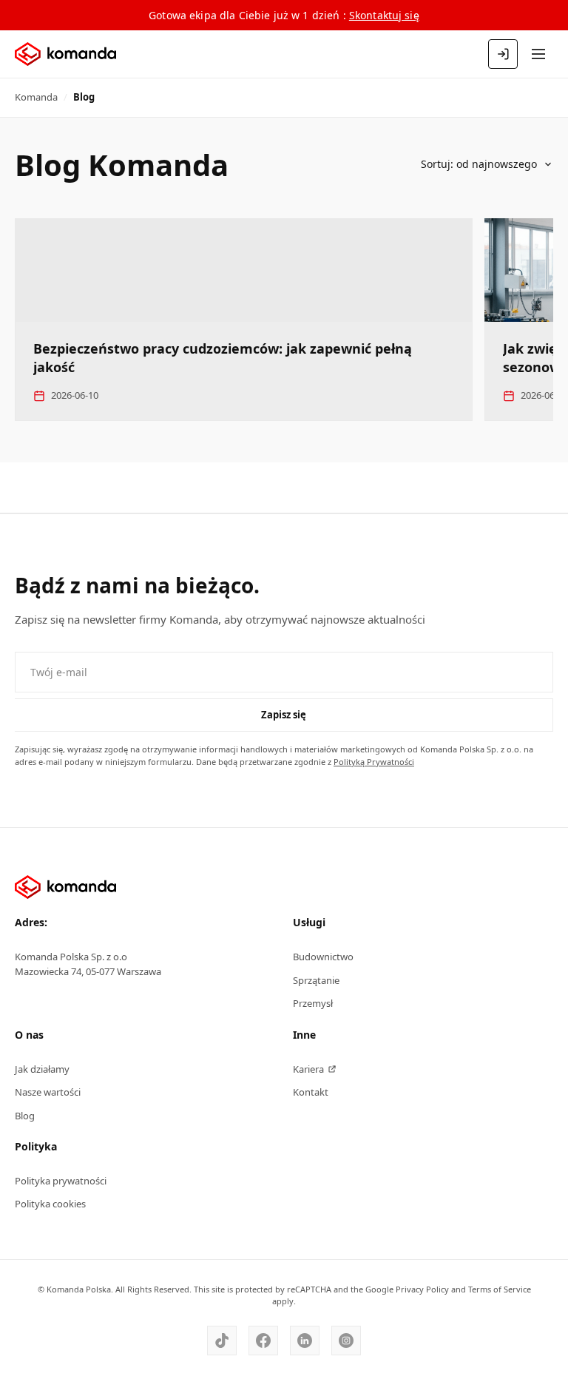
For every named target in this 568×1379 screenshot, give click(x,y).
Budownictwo (323, 956)
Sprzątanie (316, 980)
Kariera (308, 1069)
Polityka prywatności (60, 1180)
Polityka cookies (50, 1203)
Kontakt (310, 1092)
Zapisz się (283, 714)
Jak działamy (42, 1069)
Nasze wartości (48, 1092)
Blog (25, 1115)
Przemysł (313, 1003)
